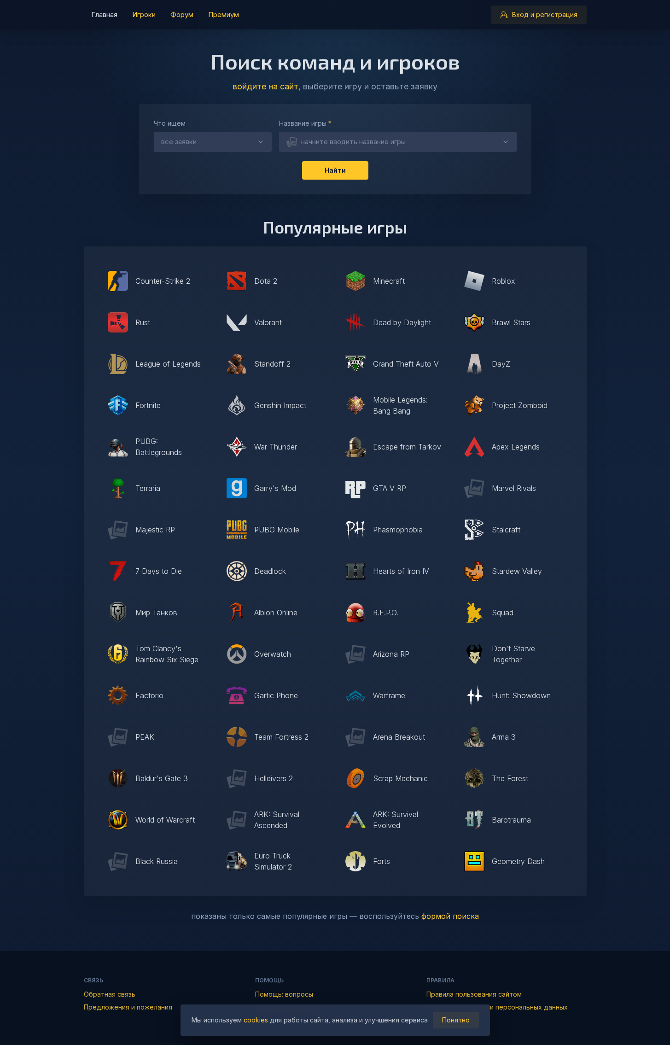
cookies (256, 1020)
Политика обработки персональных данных (497, 1007)
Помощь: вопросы (284, 994)
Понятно (456, 1020)
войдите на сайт (265, 86)
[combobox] (398, 142)
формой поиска (450, 916)
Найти (335, 170)
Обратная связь (109, 994)
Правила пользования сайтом (474, 994)
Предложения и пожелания (128, 1007)
